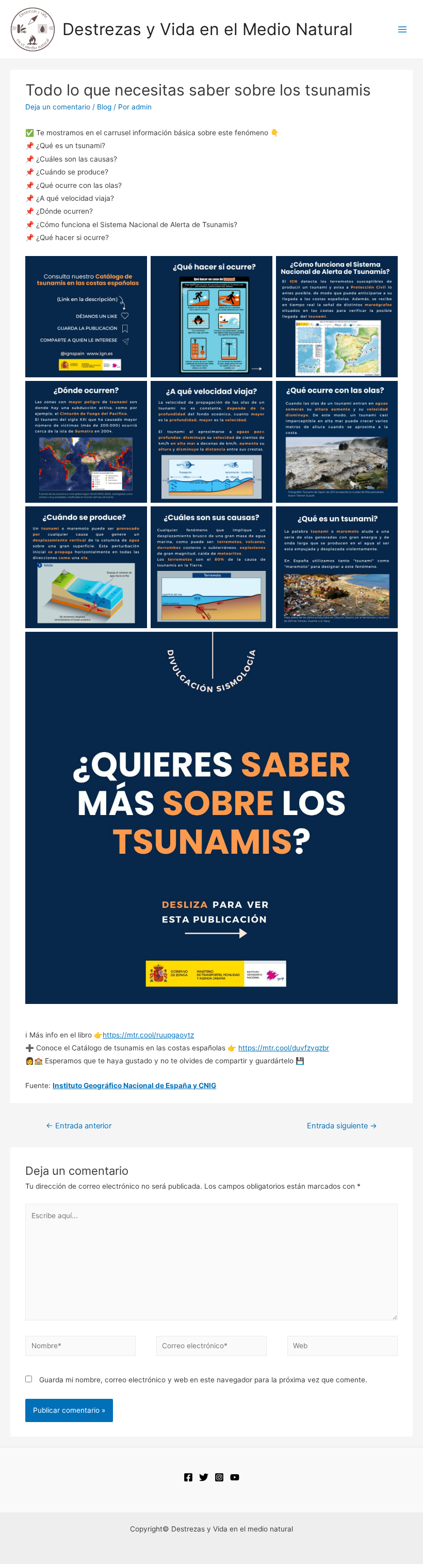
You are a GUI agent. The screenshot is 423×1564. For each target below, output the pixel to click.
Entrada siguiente (342, 1125)
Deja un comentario (57, 107)
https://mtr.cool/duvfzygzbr (283, 1048)
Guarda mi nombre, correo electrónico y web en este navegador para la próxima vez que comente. (203, 1380)
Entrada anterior (78, 1125)
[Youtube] (234, 1477)
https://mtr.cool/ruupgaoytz (148, 1035)
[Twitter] (203, 1477)
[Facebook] (188, 1477)
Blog (104, 107)
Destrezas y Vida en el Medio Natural (207, 29)
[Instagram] (219, 1477)
